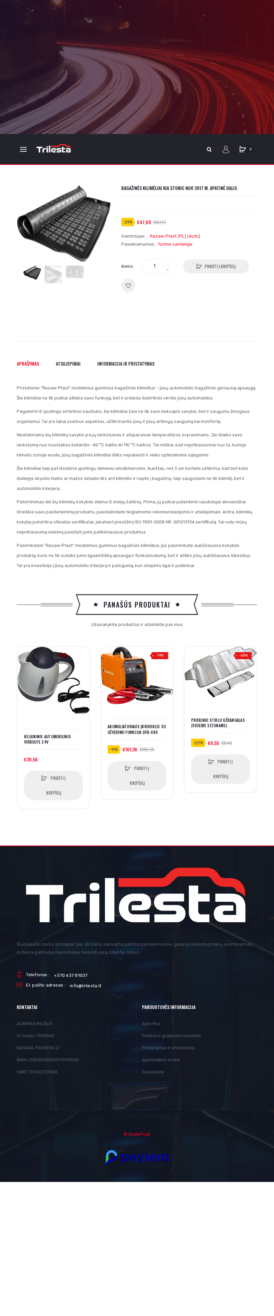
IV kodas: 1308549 (35, 1035)
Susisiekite (153, 1071)
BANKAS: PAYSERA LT (38, 1047)
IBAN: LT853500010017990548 (48, 1059)
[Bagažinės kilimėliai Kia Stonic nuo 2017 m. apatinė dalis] (32, 272)
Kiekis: (127, 266)
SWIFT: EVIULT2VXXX (37, 1071)
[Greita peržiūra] (26, 681)
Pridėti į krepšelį (220, 266)
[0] (242, 149)
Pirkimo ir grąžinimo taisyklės (171, 1035)
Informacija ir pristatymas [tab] (125, 363)
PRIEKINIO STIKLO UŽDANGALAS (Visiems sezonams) (218, 722)
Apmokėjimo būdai (161, 1059)
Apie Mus (151, 1023)
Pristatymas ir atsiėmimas (168, 1047)
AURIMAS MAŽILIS (34, 1023)
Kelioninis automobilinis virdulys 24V (47, 739)
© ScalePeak (137, 1134)
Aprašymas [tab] (28, 363)
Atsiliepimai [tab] (68, 363)
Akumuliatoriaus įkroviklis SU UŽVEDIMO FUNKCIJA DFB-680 (137, 729)
